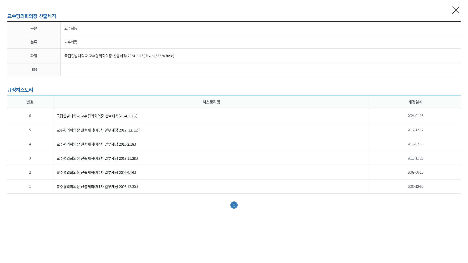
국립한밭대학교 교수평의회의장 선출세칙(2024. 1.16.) (97, 115)
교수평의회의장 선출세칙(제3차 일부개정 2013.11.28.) (97, 158)
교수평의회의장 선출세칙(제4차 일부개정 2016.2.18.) (96, 144)
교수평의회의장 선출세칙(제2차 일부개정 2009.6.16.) (96, 172)
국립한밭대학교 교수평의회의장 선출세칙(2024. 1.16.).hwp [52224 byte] (119, 55)
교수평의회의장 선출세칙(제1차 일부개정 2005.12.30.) (97, 186)
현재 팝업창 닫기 (456, 10)
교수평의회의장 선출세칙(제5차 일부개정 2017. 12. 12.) (98, 129)
